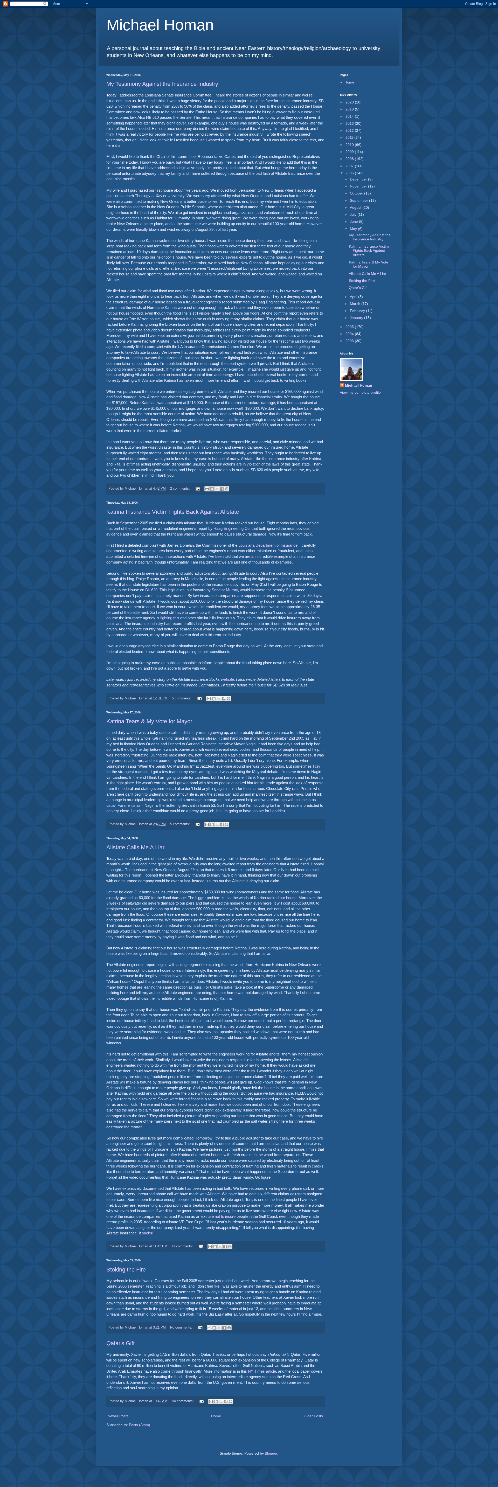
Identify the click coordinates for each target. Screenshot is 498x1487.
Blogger (271, 1453)
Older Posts (313, 1416)
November (359, 186)
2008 (350, 159)
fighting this (169, 618)
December (359, 179)
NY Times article (262, 1371)
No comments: (181, 1327)
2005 (350, 327)
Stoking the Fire (126, 1269)
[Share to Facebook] (221, 488)
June (354, 221)
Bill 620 (151, 590)
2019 (350, 109)
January (357, 318)
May (354, 229)
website (227, 679)
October (357, 193)
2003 (350, 341)
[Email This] (207, 488)
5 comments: (182, 698)
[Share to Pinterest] (226, 488)
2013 (350, 123)
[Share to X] (216, 488)
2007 (350, 166)
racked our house (281, 897)
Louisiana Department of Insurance (268, 545)
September (359, 200)
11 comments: (183, 1246)
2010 (350, 145)
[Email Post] (197, 488)
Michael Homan (160, 25)
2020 (350, 102)
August (356, 207)
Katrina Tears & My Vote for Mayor (149, 721)
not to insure (225, 1216)
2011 (349, 137)
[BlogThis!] (212, 488)
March (355, 304)
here (113, 1376)
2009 (350, 152)
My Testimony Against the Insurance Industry (162, 84)
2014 (350, 116)
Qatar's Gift (120, 1343)
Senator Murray (225, 590)
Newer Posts (118, 1416)
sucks (147, 1233)
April (354, 297)
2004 (350, 334)
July (353, 214)
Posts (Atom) (139, 1425)
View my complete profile (360, 392)
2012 (350, 130)
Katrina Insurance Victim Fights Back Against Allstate (172, 512)
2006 (350, 173)
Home (216, 1416)
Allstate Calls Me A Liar (135, 847)
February (358, 311)
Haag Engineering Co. (232, 528)
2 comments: (180, 488)
